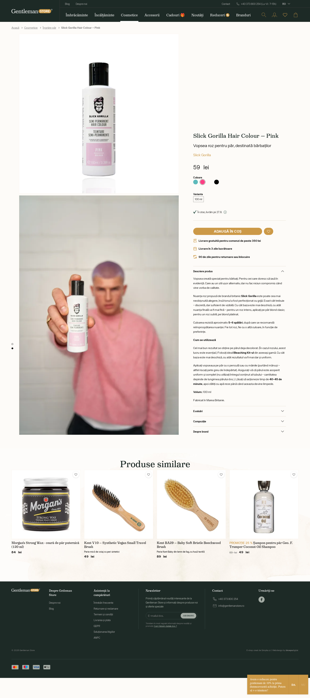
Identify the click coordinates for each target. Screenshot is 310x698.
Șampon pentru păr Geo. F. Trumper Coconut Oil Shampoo (261, 545)
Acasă (15, 27)
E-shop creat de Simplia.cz (258, 650)
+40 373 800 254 (228, 599)
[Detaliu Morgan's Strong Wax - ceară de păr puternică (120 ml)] (46, 504)
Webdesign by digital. (285, 650)
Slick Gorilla (202, 155)
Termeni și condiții (103, 614)
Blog (67, 4)
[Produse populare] (285, 15)
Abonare (188, 615)
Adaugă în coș (227, 231)
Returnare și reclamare (106, 608)
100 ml (198, 199)
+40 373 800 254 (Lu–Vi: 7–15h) (258, 4)
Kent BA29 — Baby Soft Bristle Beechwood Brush (189, 545)
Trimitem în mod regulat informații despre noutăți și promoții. (168, 624)
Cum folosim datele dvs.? (165, 626)
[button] (268, 231)
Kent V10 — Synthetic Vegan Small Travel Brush (115, 545)
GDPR (97, 626)
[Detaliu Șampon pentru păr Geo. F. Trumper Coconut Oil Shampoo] (264, 504)
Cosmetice (31, 27)
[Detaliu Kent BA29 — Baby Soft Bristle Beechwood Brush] (191, 504)
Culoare (197, 177)
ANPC (97, 637)
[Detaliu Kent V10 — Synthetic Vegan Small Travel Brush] (118, 504)
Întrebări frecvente (103, 602)
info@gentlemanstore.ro (231, 605)
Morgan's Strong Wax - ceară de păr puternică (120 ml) (45, 545)
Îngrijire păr (49, 27)
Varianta (198, 194)
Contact (226, 4)
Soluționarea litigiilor (104, 631)
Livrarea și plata (102, 620)
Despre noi (81, 4)
